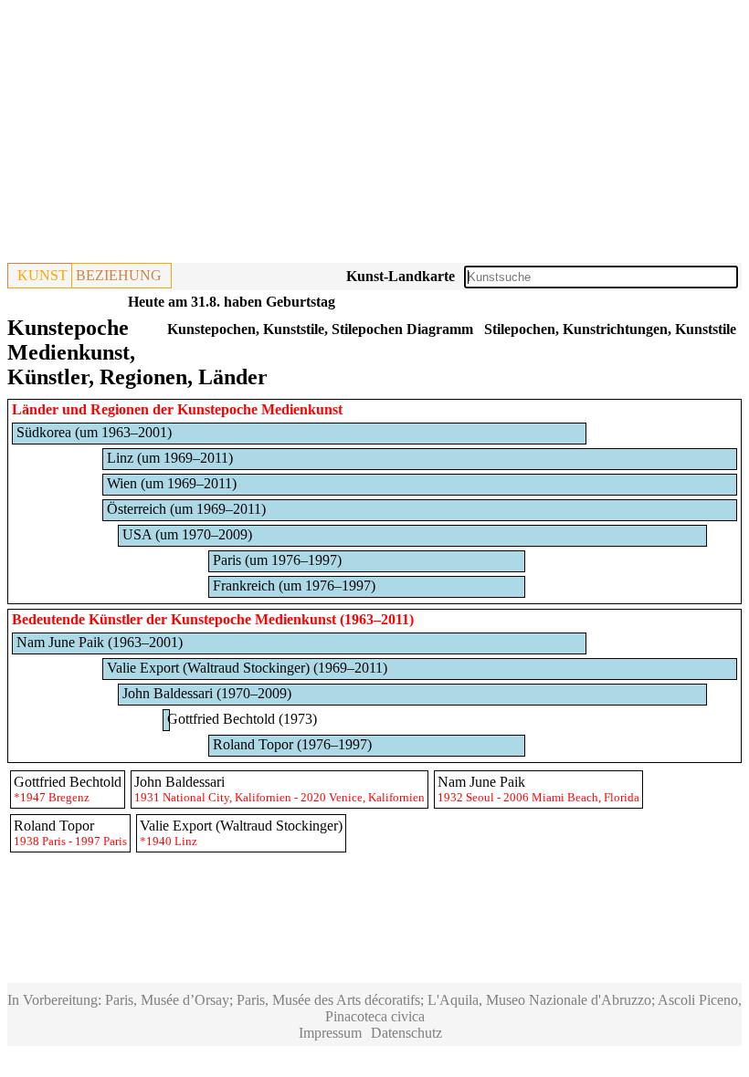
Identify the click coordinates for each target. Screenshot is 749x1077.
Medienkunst (295, 619)
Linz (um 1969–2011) (170, 457)
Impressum (330, 1032)
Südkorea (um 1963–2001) (94, 432)
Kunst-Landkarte (400, 276)
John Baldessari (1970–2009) (206, 693)
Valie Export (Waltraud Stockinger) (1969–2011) (247, 667)
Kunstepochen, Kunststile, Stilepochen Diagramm (320, 329)
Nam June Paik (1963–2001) (99, 642)
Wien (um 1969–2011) (172, 483)
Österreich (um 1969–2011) (186, 509)
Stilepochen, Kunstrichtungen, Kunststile (610, 329)
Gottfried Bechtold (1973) (242, 719)
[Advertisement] (374, 135)
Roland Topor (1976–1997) (292, 744)
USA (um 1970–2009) (187, 534)
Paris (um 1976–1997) (277, 560)
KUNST (42, 275)
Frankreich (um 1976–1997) (294, 585)
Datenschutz (406, 1032)
